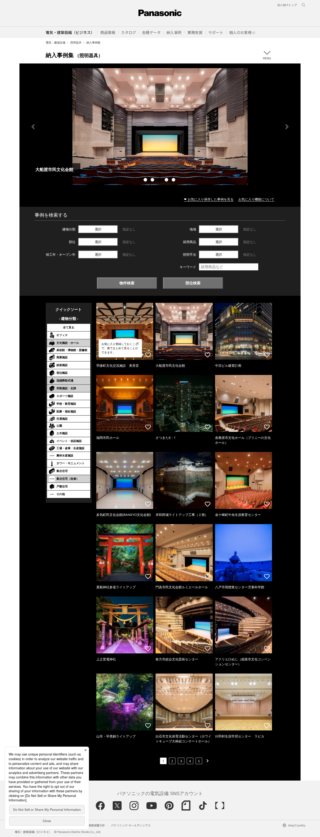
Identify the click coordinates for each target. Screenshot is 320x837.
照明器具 (76, 42)
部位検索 (193, 282)
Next (287, 126)
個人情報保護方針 (93, 825)
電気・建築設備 (55, 42)
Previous (33, 126)
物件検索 (126, 282)
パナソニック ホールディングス (131, 825)
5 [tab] (174, 180)
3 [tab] (160, 180)
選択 (98, 229)
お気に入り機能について (256, 199)
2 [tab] (153, 180)
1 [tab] (146, 180)
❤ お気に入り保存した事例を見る (209, 199)
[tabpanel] (160, 126)
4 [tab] (167, 180)
